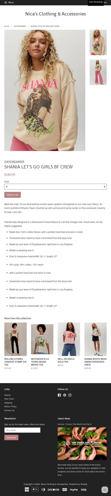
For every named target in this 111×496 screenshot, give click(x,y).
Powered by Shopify (78, 484)
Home (6, 26)
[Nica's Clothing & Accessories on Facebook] (59, 395)
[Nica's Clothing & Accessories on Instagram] (69, 395)
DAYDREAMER (20, 26)
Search (7, 395)
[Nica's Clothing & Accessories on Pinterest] (64, 395)
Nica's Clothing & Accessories (55, 13)
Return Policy (10, 406)
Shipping (8, 402)
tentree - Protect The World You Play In (74, 424)
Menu (11, 2)
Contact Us (9, 410)
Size (6, 181)
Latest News (64, 418)
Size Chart (9, 398)
